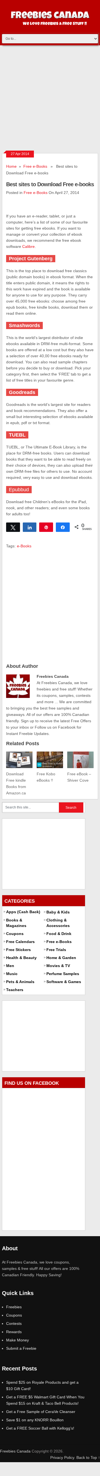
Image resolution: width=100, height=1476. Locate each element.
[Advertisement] (50, 98)
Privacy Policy (62, 1457)
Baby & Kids (58, 912)
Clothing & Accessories (58, 923)
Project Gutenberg (30, 258)
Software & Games (63, 981)
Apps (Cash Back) (23, 912)
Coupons (15, 933)
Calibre (28, 246)
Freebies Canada (15, 1451)
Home (11, 166)
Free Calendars (20, 941)
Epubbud (19, 489)
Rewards (14, 1332)
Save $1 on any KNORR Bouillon (35, 1420)
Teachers (14, 989)
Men (10, 965)
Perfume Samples (62, 973)
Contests (14, 1323)
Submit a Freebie (21, 1348)
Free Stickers (18, 949)
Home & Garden (61, 957)
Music (12, 973)
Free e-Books (35, 166)
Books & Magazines (16, 923)
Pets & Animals (20, 981)
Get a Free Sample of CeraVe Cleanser (40, 1411)
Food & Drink (58, 933)
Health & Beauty (21, 957)
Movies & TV (58, 965)
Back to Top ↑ (88, 1457)
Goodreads (22, 392)
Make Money (17, 1340)
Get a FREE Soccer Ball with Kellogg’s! (40, 1428)
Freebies (14, 1307)
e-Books (24, 546)
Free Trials (56, 949)
